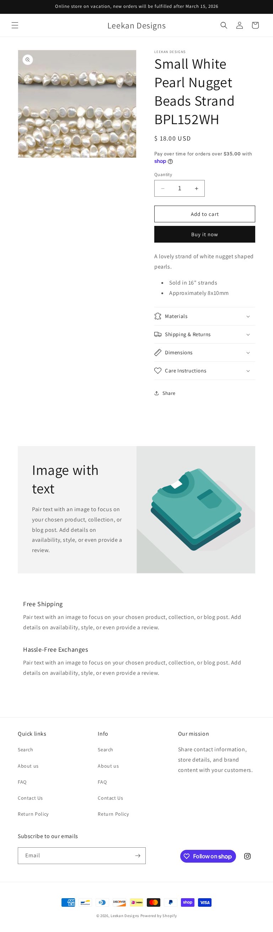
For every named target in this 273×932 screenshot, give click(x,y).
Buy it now (204, 234)
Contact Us (30, 798)
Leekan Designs (125, 915)
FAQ (22, 782)
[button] (15, 25)
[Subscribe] (137, 855)
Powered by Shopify (158, 915)
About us (28, 766)
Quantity (163, 174)
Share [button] (169, 393)
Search (25, 749)
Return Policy (33, 814)
